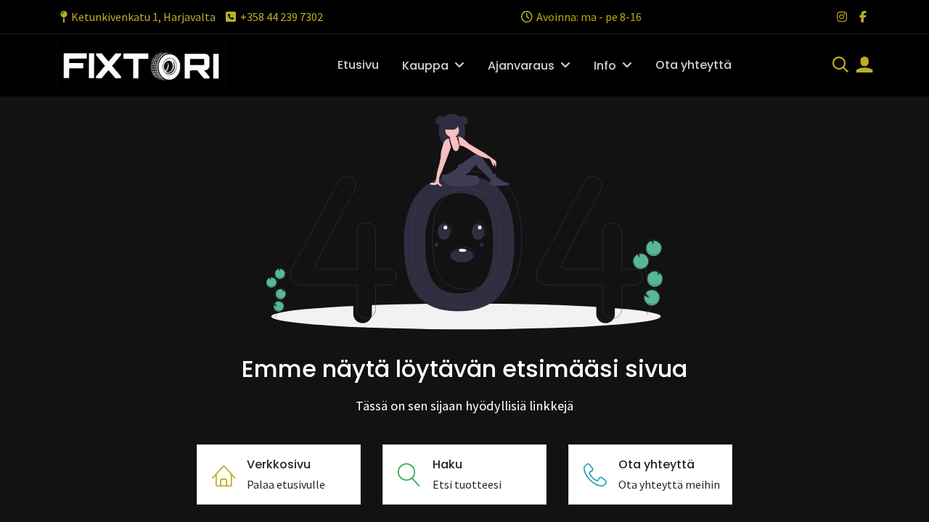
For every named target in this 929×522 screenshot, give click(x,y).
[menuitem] (358, 65)
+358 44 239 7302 (281, 16)
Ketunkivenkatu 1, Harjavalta (143, 16)
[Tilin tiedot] (864, 66)
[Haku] (840, 66)
